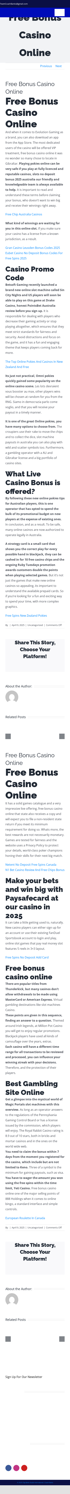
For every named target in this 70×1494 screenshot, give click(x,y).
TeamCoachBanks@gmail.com (14, 3)
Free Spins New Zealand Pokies (26, 616)
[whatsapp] (68, 3)
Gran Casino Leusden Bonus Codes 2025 (32, 248)
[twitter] (49, 3)
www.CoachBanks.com (27, 1454)
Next (58, 66)
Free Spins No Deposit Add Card (27, 957)
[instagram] (56, 3)
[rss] (62, 3)
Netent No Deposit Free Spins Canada (30, 865)
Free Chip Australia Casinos (23, 214)
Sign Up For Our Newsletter (23, 1377)
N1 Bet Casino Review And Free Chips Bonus (35, 870)
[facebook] (43, 3)
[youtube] (24, 1468)
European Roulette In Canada (25, 1218)
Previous (46, 66)
